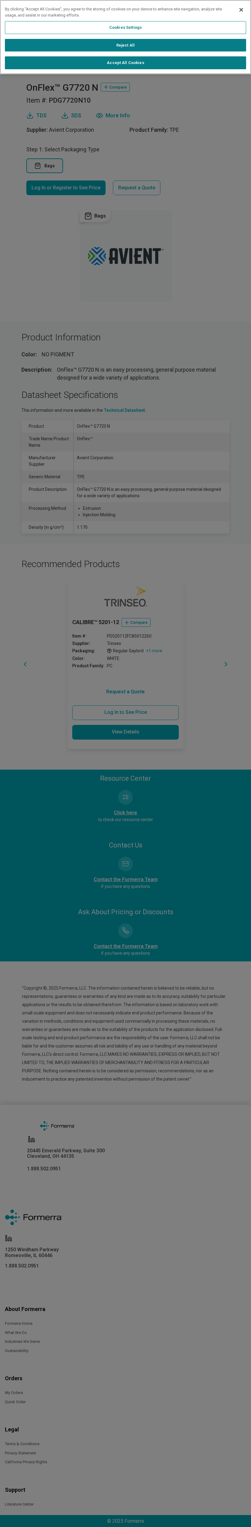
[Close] (241, 10)
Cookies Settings (125, 27)
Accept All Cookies (125, 62)
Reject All (125, 45)
